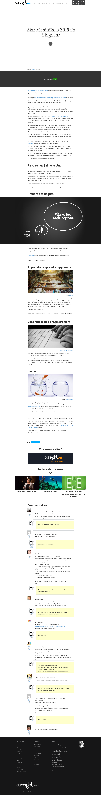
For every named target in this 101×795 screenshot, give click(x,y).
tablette (60, 764)
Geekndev (19, 765)
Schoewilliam (19, 755)
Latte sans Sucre (29, 624)
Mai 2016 (35, 761)
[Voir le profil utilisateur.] (31, 523)
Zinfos (18, 744)
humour (65, 751)
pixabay (71, 295)
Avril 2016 (36, 762)
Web (34, 3)
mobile (60, 760)
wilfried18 (66, 425)
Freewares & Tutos (20, 758)
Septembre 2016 (37, 755)
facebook (60, 749)
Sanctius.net (19, 751)
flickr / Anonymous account (66, 350)
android (54, 745)
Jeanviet (29, 600)
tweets (62, 766)
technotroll (30, 143)
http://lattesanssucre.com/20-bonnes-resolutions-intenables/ (50, 626)
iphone (56, 754)
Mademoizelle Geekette (21, 771)
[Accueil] (23, 2)
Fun (49, 3)
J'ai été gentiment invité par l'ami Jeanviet (38, 90)
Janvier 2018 (36, 746)
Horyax (18, 753)
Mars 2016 (36, 764)
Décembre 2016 (37, 751)
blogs (62, 747)
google (54, 751)
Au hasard (35, 791)
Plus (52, 770)
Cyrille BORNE (20, 769)
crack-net (30, 427)
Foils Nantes (29, 700)
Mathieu (36, 427)
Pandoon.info (19, 762)
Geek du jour (59, 3)
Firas (29, 535)
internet (53, 754)
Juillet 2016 (36, 757)
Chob (61, 425)
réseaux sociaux (61, 762)
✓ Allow (55, 79)
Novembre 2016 (37, 753)
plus (35, 767)
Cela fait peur (31, 255)
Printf (18, 760)
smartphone (55, 764)
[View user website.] (29, 510)
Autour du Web (20, 764)
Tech (38, 3)
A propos (18, 791)
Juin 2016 (35, 759)
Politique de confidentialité (27, 791)
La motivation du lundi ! (35, 442)
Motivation (44, 3)
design (65, 747)
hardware (59, 751)
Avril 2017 (36, 748)
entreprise (54, 749)
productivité (55, 762)
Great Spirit (70, 245)
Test (53, 3)
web (53, 768)
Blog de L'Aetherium (21, 774)
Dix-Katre (19, 773)
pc (63, 760)
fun (63, 749)
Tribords (18, 756)
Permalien (29, 515)
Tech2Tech (19, 767)
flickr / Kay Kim (69, 399)
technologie (55, 766)
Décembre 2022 (37, 744)
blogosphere (56, 747)
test (60, 766)
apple (57, 745)
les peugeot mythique (29, 731)
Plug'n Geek (19, 747)
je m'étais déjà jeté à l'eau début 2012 (60, 116)
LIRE (27, 485)
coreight (33, 69)
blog (59, 745)
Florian (71, 425)
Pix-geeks (19, 749)
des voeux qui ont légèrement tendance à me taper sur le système (50, 97)
